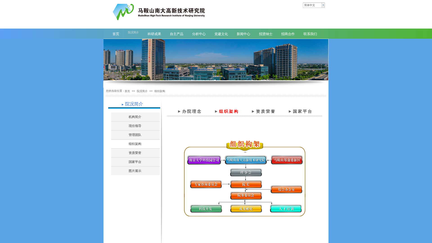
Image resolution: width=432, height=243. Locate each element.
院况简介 (142, 91)
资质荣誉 (266, 111)
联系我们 (310, 34)
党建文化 (221, 34)
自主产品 (176, 34)
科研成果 (154, 34)
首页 (127, 91)
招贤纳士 (265, 34)
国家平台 (303, 111)
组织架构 (159, 91)
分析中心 (199, 34)
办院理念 (192, 111)
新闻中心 (243, 34)
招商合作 (288, 34)
